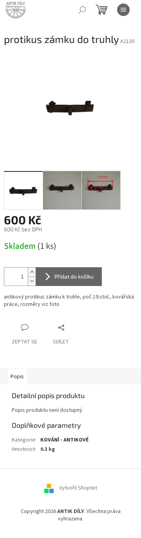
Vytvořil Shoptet (78, 488)
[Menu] (123, 10)
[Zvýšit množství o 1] (32, 272)
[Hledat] (82, 10)
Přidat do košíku (74, 276)
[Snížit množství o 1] (32, 281)
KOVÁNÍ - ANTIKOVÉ (64, 440)
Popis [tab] (17, 377)
